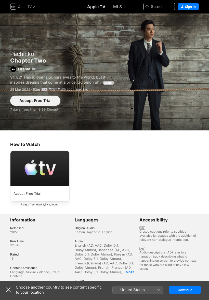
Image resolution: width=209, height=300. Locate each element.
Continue (185, 290)
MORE (108, 83)
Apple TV (96, 6)
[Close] (8, 290)
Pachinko (22, 54)
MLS (117, 6)
